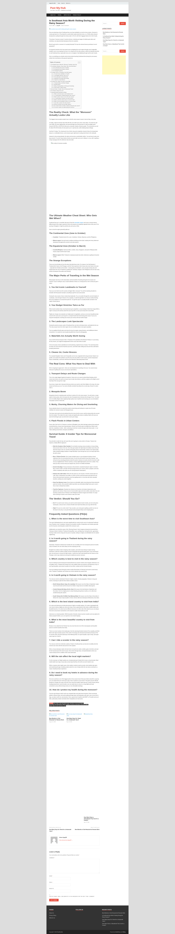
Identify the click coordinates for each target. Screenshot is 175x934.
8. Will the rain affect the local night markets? (62, 104)
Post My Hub (58, 8)
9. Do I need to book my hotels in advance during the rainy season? (66, 105)
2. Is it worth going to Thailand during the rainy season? (64, 95)
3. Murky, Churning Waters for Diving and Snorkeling (63, 85)
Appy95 (58, 25)
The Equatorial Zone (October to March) (61, 69)
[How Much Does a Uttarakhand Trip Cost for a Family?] (91, 764)
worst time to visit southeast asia (58, 705)
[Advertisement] (114, 64)
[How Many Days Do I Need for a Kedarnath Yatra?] (74, 715)
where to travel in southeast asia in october (77, 704)
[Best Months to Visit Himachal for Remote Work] (57, 715)
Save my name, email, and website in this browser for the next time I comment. (72, 896)
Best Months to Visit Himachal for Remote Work (113, 913)
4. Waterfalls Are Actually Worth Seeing (61, 78)
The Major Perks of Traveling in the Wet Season (61, 72)
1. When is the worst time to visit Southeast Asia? (63, 93)
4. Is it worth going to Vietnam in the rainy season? (63, 98)
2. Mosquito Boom (56, 84)
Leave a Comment (65, 25)
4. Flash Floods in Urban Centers (59, 87)
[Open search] (125, 15)
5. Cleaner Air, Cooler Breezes (59, 79)
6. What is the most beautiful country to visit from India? (64, 101)
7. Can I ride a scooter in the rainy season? (61, 102)
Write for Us (68, 3)
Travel (59, 15)
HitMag (124, 932)
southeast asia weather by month (58, 704)
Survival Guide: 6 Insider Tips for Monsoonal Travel (62, 89)
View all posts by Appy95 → (66, 840)
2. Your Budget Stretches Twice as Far (60, 75)
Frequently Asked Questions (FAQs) (59, 92)
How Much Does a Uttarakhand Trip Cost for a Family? (91, 819)
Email (51, 882)
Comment (52, 857)
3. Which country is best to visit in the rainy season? (63, 96)
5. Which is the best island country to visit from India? (64, 99)
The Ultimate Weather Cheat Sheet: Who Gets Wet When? (63, 66)
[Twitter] (121, 3)
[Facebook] (123, 3)
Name (51, 876)
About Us (63, 3)
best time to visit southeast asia (61, 703)
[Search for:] (114, 23)
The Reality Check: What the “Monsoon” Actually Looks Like (64, 64)
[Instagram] (125, 3)
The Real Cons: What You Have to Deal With (60, 81)
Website (51, 888)
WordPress (117, 932)
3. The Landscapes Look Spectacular (60, 76)
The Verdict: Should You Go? (57, 90)
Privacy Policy (77, 15)
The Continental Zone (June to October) (61, 67)
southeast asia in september (76, 703)
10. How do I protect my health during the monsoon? (64, 107)
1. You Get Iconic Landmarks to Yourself (61, 73)
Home (59, 3)
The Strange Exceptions (58, 70)
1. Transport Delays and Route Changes (61, 82)
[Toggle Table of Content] (78, 62)
